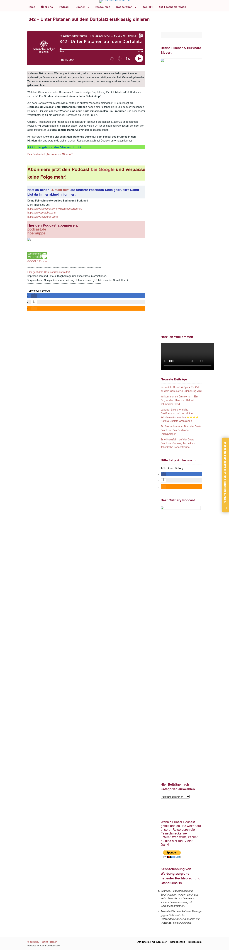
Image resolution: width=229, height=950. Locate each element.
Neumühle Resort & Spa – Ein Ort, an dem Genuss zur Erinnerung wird (181, 389)
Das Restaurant (50, 154)
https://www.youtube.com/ (41, 212)
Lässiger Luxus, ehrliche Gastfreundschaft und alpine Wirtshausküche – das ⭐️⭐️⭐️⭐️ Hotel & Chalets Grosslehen (180, 415)
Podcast (64, 7)
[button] (34, 296)
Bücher (80, 7)
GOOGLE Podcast (37, 261)
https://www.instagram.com (42, 216)
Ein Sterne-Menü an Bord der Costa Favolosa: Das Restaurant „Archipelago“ (181, 430)
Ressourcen (102, 7)
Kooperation (124, 7)
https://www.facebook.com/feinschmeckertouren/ (54, 208)
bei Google (103, 169)
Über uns (47, 7)
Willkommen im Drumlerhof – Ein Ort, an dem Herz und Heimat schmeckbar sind (179, 400)
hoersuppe (36, 233)
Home (31, 7)
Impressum (195, 941)
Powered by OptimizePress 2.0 (43, 945)
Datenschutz (177, 941)
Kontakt (147, 7)
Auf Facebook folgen (172, 7)
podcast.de (36, 229)
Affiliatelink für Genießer (152, 941)
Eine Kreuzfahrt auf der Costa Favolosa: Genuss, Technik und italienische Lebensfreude (178, 443)
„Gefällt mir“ (60, 189)
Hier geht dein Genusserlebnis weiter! (48, 272)
